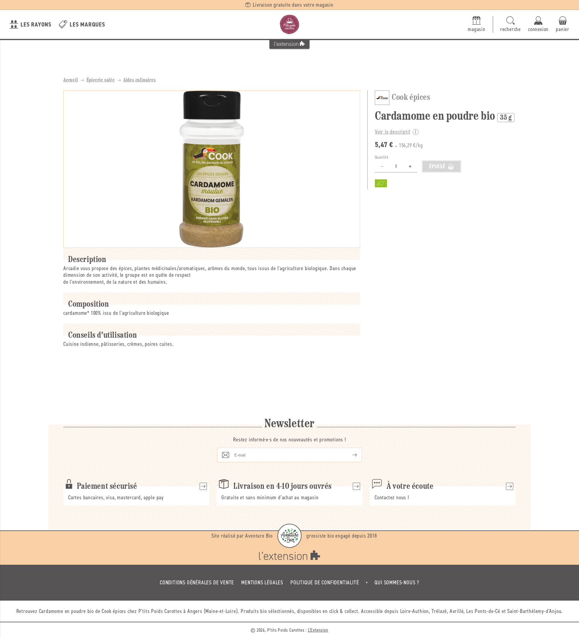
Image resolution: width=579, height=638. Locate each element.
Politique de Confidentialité (324, 582)
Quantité (381, 157)
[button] (510, 24)
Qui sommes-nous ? (397, 582)
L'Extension (318, 630)
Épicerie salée (101, 80)
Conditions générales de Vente (197, 582)
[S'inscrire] (350, 455)
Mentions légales (262, 582)
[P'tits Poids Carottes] (289, 24)
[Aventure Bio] (289, 536)
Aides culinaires (139, 80)
